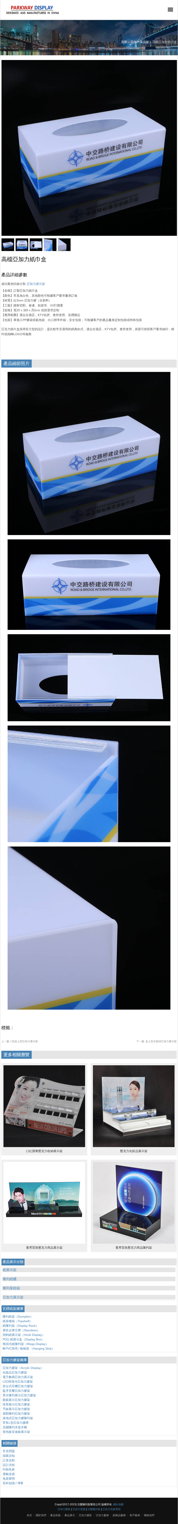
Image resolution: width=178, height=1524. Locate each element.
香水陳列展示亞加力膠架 (19, 1395)
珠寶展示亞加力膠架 (16, 1404)
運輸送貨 (9, 1474)
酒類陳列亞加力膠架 (16, 1413)
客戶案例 (135, 1515)
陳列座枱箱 (11, 1288)
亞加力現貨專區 (111, 1509)
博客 (20, 1483)
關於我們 (41, 1515)
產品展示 (69, 1515)
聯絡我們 (149, 1515)
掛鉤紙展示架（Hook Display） (24, 1335)
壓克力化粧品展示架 (133, 1151)
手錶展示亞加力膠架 (16, 1409)
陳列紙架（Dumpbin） (18, 1316)
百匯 (124, 42)
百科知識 (9, 1483)
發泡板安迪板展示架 (16, 1432)
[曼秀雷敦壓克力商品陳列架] (134, 1242)
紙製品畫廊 (119, 1515)
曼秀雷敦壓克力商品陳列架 (133, 1247)
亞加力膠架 (64, 1509)
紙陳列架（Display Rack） (21, 1325)
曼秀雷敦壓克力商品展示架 (44, 1247)
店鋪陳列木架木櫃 (15, 1427)
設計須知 (9, 1465)
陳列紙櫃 (9, 1279)
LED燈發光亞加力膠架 (18, 1381)
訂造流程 (9, 1460)
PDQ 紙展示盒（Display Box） (23, 1339)
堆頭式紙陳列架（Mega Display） (26, 1344)
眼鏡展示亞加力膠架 (16, 1400)
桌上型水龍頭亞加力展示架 (156, 1041)
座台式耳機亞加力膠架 (18, 1386)
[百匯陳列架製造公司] (32, 14)
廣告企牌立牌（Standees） (21, 1330)
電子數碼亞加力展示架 (18, 1377)
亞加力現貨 (79, 1509)
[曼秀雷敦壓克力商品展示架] (44, 1242)
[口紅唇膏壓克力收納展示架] (44, 1146)
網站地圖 (118, 1504)
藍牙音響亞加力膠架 (16, 1390)
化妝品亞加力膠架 (15, 1372)
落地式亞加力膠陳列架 (18, 1418)
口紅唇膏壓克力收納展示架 (44, 1151)
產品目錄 (55, 1515)
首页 (29, 1515)
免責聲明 (9, 1478)
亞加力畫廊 (102, 1515)
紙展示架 (9, 1270)
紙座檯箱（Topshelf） (17, 1321)
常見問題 (9, 1451)
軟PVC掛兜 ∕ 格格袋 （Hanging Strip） (29, 1348)
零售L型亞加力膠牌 (16, 1422)
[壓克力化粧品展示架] (134, 1146)
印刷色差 (9, 1469)
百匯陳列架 (94, 1509)
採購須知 (9, 1455)
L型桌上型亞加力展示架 (19, 1041)
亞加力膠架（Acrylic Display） (23, 1368)
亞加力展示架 (140, 42)
